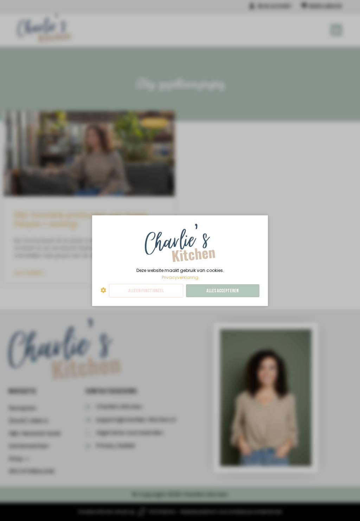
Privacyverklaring (180, 277)
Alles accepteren (222, 291)
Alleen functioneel (146, 291)
